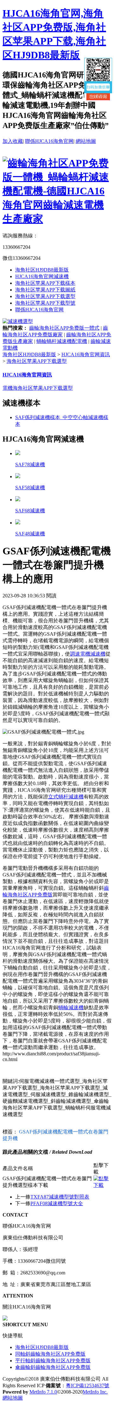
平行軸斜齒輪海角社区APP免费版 (53, 1360)
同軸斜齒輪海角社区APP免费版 (50, 1354)
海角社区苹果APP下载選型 (45, 296)
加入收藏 (13, 141)
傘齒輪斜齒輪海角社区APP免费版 (53, 1367)
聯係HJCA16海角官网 (49, 141)
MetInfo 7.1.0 (43, 1392)
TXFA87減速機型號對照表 (59, 1197)
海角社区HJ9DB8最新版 (42, 269)
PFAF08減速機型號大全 (56, 1203)
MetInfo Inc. (95, 1392)
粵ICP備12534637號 (87, 1385)
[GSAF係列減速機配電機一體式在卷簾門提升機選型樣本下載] (102, 1185)
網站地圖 (86, 141)
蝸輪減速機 (71, 1007)
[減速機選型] (18, 321)
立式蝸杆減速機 (66, 796)
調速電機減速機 (87, 653)
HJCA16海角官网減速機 (42, 276)
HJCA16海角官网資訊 (85, 354)
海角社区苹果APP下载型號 (45, 303)
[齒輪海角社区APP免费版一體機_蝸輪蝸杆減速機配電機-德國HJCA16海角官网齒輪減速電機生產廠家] (57, 218)
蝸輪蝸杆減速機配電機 (61, 341)
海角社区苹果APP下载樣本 (45, 283)
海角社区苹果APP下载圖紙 (45, 289)
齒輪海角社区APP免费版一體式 (64, 328)
